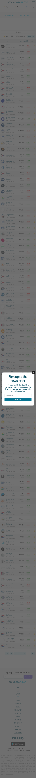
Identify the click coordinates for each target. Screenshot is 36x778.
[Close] (33, 372)
